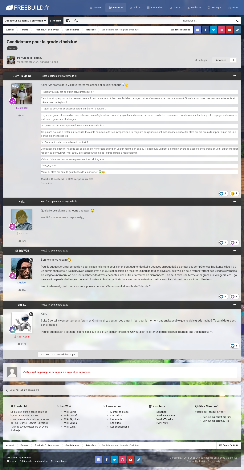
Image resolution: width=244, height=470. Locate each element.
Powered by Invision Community (203, 461)
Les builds (116, 415)
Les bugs (115, 422)
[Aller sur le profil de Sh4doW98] (21, 268)
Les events (116, 419)
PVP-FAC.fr (162, 422)
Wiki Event (69, 426)
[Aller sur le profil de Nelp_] (21, 219)
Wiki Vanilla (70, 422)
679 (23, 241)
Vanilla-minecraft (166, 415)
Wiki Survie (70, 411)
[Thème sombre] (76, 20)
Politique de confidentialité (34, 461)
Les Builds (157, 7)
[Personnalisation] (68, 20)
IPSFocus (26, 457)
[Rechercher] (237, 20)
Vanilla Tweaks (165, 419)
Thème (11, 461)
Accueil (97, 7)
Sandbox (161, 411)
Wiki (135, 7)
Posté (54, 76)
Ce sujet (224, 20)
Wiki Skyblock (72, 419)
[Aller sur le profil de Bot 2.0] (21, 322)
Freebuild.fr (214, 411)
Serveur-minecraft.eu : (215, 420)
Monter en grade (119, 411)
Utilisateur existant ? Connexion (24, 20)
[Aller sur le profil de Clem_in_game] (11, 60)
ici (229, 417)
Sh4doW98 (22, 250)
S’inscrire (56, 20)
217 (23, 115)
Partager (202, 60)
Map (175, 7)
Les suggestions (119, 426)
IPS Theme (12, 457)
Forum (116, 7)
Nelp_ (22, 201)
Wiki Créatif (70, 415)
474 (23, 290)
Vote (235, 7)
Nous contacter (59, 461)
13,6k (23, 344)
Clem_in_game (31, 57)
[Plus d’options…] (234, 76)
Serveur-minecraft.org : (215, 417)
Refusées (52, 61)
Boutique (216, 7)
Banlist (194, 7)
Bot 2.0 (22, 304)
